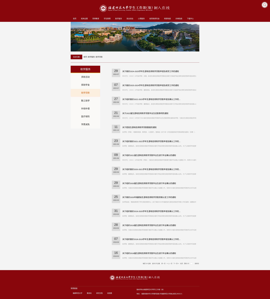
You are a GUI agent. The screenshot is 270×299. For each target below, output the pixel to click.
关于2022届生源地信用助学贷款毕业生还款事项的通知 (145, 113)
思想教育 (95, 19)
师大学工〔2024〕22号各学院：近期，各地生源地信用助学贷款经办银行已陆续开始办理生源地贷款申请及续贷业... (160, 76)
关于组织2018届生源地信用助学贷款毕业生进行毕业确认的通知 (149, 253)
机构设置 (84, 19)
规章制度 (167, 19)
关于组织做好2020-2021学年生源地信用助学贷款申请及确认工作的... (151, 169)
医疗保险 (85, 116)
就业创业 (130, 19)
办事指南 (179, 19)
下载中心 (190, 19)
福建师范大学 (77, 293)
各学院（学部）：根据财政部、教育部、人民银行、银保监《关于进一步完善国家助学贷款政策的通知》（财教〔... (159, 132)
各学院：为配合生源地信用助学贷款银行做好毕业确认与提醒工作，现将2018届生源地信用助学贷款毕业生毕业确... (160, 258)
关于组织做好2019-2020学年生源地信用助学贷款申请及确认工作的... (151, 211)
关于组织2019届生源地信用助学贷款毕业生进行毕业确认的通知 (149, 225)
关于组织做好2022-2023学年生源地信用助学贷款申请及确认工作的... (151, 99)
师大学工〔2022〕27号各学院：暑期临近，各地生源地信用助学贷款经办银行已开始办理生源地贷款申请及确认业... (160, 104)
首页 (74, 19)
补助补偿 (85, 108)
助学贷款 (99, 57)
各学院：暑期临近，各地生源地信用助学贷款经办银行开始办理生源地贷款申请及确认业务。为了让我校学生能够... (159, 146)
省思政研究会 (154, 19)
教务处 (89, 293)
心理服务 (141, 19)
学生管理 (107, 19)
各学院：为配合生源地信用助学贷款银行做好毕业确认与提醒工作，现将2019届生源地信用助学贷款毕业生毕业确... (160, 230)
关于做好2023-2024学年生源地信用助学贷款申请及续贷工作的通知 (150, 85)
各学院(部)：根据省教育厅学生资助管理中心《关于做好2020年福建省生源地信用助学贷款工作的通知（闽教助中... (159, 202)
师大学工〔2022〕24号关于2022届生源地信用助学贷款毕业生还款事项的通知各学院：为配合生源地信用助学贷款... (160, 118)
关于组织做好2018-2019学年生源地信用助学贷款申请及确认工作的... (151, 239)
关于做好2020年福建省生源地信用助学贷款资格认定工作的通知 (149, 197)
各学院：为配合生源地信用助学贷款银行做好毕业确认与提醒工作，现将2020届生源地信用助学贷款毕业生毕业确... (160, 188)
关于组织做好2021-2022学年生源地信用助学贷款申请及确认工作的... (151, 141)
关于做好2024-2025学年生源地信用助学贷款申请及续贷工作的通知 (150, 71)
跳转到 (197, 263)
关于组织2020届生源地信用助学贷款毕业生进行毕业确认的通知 (149, 183)
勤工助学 (85, 101)
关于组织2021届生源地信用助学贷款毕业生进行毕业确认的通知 (149, 155)
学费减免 (85, 124)
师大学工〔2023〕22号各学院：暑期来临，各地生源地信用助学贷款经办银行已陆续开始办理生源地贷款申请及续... (160, 90)
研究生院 (99, 293)
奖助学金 (85, 85)
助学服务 (118, 19)
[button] (264, 5)
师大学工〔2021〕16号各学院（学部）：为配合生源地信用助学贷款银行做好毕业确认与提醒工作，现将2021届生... (160, 160)
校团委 (109, 293)
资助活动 (85, 77)
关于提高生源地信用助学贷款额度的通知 (139, 127)
